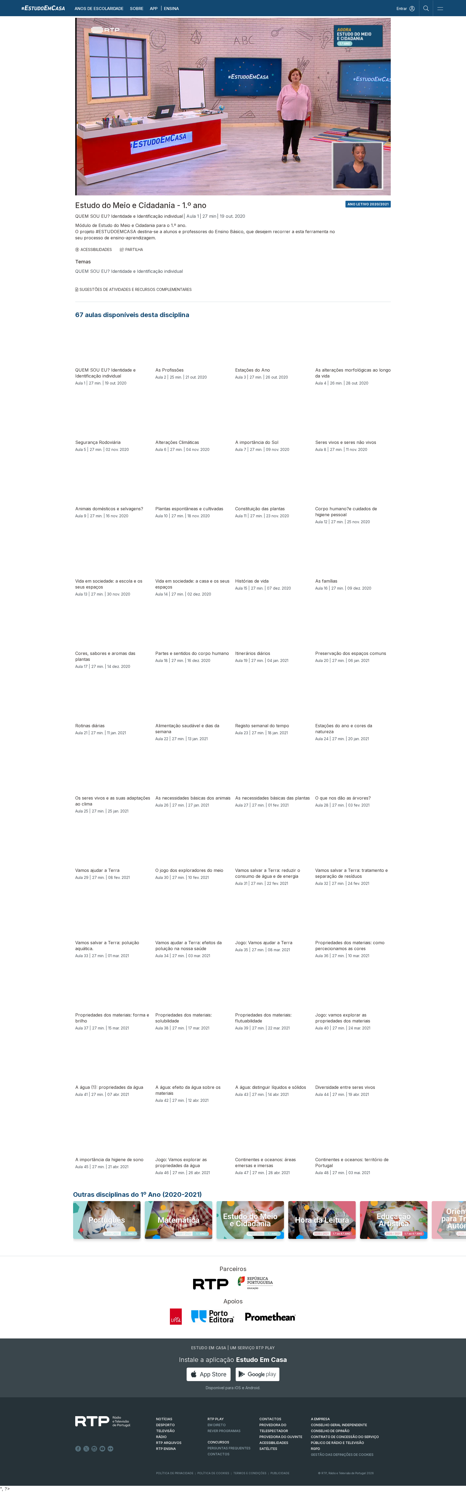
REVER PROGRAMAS (224, 1431)
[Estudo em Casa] (43, 7)
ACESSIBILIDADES (96, 249)
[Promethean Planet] (270, 1317)
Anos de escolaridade (99, 8)
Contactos (218, 1454)
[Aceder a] (107, 1225)
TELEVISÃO (165, 1431)
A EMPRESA (320, 1419)
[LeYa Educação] (176, 1317)
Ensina (171, 8)
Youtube (102, 1449)
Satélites (268, 1449)
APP (153, 8)
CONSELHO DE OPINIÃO (330, 1431)
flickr (111, 1449)
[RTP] (210, 1284)
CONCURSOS (218, 1442)
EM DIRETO (217, 1425)
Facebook (78, 1449)
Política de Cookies (213, 1473)
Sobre (136, 8)
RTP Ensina (166, 1449)
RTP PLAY (216, 1419)
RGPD (315, 1449)
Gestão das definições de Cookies (342, 1455)
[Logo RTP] (98, 1421)
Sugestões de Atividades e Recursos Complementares (136, 289)
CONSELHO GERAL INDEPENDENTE (339, 1425)
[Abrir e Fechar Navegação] (440, 9)
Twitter (86, 1449)
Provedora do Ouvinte (280, 1437)
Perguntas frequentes (229, 1448)
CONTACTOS (270, 1419)
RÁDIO (161, 1437)
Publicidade (279, 1473)
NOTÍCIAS (164, 1419)
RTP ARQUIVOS (168, 1443)
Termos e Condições (249, 1473)
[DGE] (255, 1283)
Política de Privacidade (174, 1473)
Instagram (94, 1449)
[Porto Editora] (212, 1317)
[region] (233, 106)
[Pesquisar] (426, 8)
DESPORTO (165, 1425)
